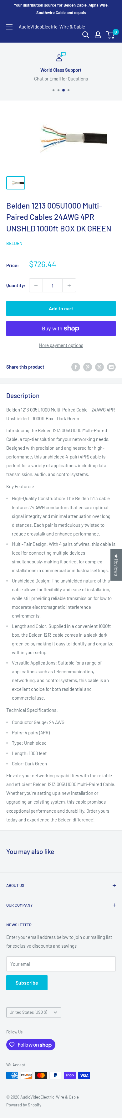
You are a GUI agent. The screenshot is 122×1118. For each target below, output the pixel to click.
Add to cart (61, 308)
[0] (110, 35)
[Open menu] (9, 26)
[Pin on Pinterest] (87, 366)
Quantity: (15, 285)
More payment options (61, 345)
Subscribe (27, 983)
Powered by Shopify (23, 1104)
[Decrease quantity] (36, 285)
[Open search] (85, 34)
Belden (14, 243)
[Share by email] (111, 366)
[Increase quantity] (69, 285)
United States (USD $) (28, 1012)
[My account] (98, 34)
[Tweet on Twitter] (99, 366)
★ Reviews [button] (116, 565)
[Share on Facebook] (75, 366)
